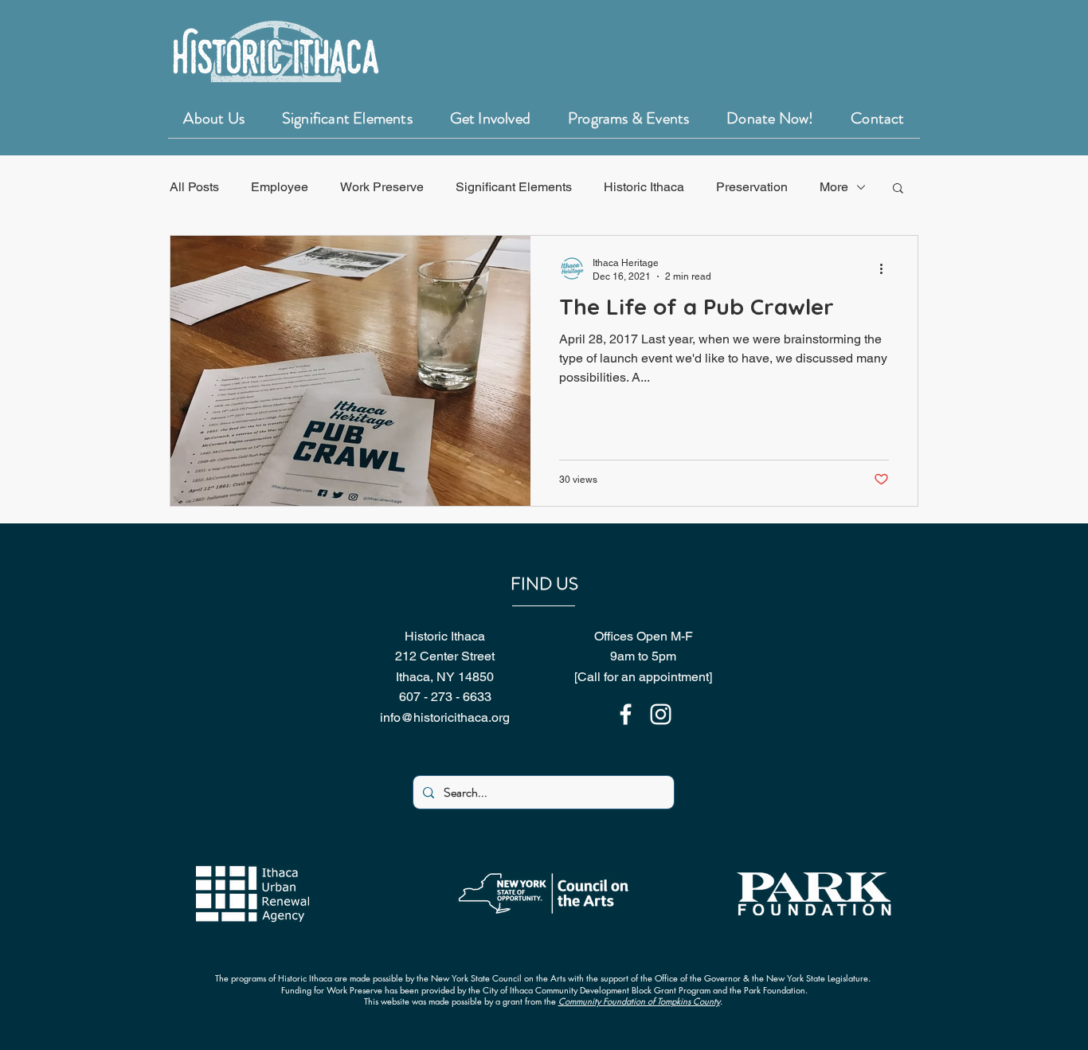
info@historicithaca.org (445, 717)
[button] (898, 189)
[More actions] (886, 268)
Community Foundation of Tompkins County (639, 1001)
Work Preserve (382, 186)
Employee (279, 186)
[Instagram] (661, 714)
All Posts (194, 186)
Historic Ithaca (644, 186)
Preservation (752, 186)
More (834, 186)
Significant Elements (514, 186)
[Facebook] (626, 714)
